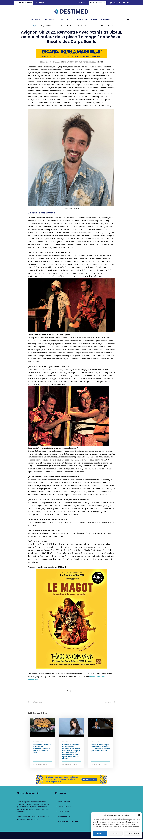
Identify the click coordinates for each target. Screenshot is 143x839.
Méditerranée (82, 20)
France (60, 20)
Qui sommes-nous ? (65, 806)
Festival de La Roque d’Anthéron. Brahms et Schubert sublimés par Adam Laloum (100, 747)
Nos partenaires (64, 801)
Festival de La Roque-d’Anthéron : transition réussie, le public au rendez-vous (42, 748)
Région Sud (49, 20)
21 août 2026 (38, 742)
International (106, 20)
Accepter (100, 833)
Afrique (94, 20)
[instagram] (128, 2)
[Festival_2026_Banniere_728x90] (71, 779)
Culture (45, 764)
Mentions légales (64, 816)
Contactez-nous (63, 811)
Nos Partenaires (99, 3)
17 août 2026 (96, 742)
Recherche (82, 3)
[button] (139, 815)
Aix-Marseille (36, 20)
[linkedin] (115, 2)
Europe (70, 20)
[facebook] (111, 2)
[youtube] (124, 2)
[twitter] (119, 2)
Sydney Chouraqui (23, 817)
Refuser (115, 833)
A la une (39, 764)
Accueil (29, 26)
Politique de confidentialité (68, 821)
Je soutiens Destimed (24, 3)
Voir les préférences (132, 833)
